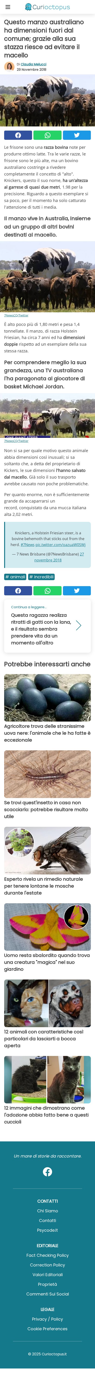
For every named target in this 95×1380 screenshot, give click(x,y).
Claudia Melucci (33, 64)
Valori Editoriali (48, 1275)
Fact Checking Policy (48, 1255)
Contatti (47, 1220)
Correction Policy (47, 1265)
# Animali (15, 577)
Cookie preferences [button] (47, 1329)
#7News (28, 544)
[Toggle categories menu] (8, 7)
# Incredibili (41, 577)
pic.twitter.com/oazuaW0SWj (61, 544)
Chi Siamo (47, 1211)
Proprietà (47, 1284)
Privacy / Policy (47, 1319)
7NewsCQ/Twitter (16, 315)
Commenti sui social (47, 1294)
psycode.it (47, 1230)
